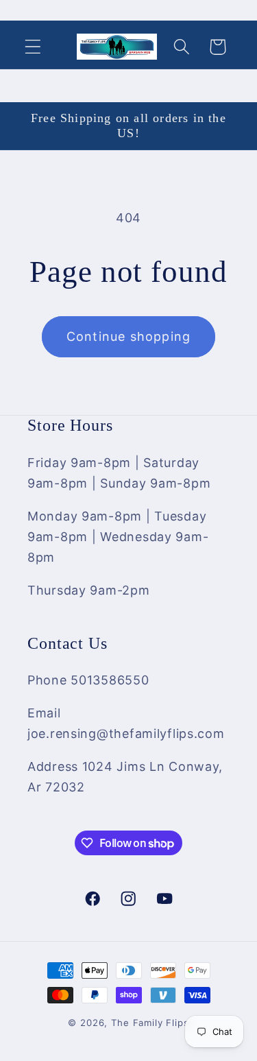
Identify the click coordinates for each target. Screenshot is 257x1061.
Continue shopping (128, 336)
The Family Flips (149, 1022)
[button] (33, 47)
